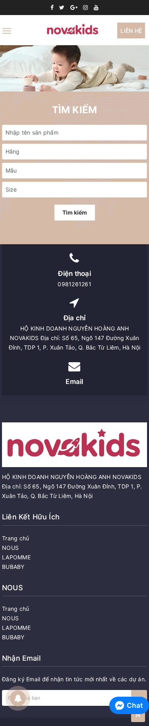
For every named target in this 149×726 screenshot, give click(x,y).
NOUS (10, 547)
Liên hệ (131, 30)
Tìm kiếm (74, 212)
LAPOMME (16, 557)
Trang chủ (15, 538)
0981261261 (74, 284)
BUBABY (13, 566)
